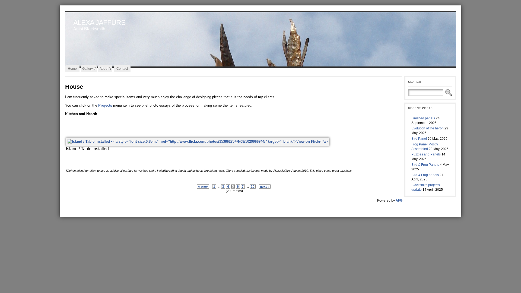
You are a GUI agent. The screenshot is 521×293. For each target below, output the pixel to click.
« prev (203, 186)
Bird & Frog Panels (425, 165)
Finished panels (423, 118)
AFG (399, 200)
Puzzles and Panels (426, 154)
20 (252, 186)
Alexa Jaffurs (99, 22)
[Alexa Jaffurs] (260, 38)
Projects (105, 105)
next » (264, 186)
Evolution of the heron (427, 128)
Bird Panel (419, 139)
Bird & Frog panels (425, 175)
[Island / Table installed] (197, 141)
